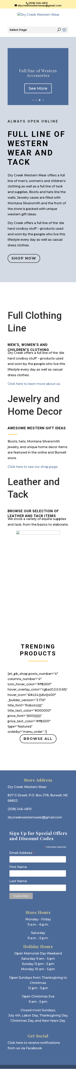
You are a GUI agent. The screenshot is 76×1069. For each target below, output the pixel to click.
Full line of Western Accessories (38, 73)
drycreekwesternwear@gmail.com (35, 817)
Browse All (38, 739)
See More (38, 88)
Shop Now (23, 258)
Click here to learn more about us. (34, 384)
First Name (18, 867)
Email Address (22, 852)
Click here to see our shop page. (33, 467)
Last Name (18, 881)
